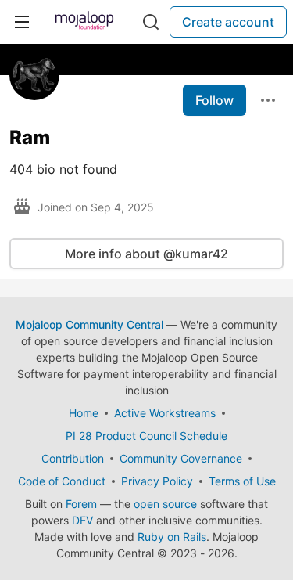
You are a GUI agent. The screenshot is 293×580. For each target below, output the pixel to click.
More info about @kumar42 (146, 253)
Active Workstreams (165, 413)
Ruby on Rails (172, 536)
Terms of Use (242, 481)
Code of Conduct (61, 481)
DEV (82, 520)
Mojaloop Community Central (89, 324)
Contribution (72, 458)
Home (83, 413)
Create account (228, 22)
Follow (214, 100)
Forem (81, 503)
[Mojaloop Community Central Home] (84, 22)
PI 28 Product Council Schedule (146, 435)
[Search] (150, 22)
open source (165, 503)
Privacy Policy (157, 481)
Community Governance (181, 458)
